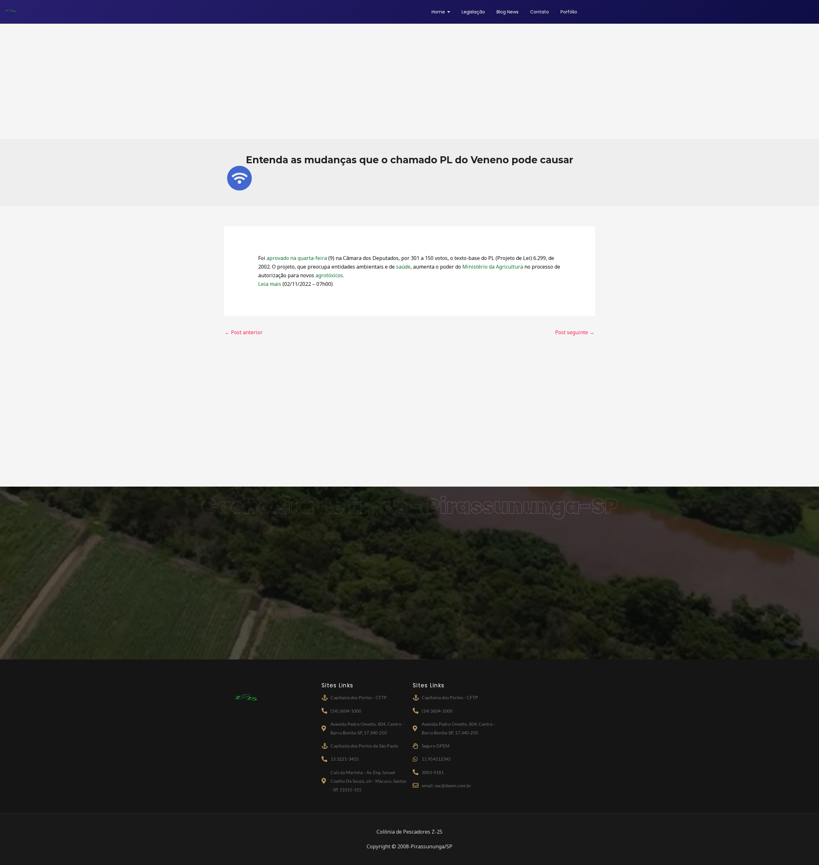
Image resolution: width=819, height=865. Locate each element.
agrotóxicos (329, 275)
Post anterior (244, 332)
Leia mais (269, 283)
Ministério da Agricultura (492, 266)
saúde (403, 266)
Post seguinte (574, 332)
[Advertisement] (409, 81)
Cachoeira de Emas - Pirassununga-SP (409, 506)
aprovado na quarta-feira (296, 258)
